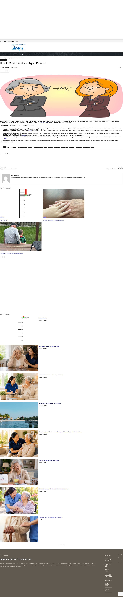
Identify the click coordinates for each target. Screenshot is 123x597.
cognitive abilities (44, 122)
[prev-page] (1, 257)
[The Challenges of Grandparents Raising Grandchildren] (20, 236)
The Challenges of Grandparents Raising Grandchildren (11, 253)
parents (30, 130)
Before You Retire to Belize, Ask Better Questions (50, 403)
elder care (30, 147)
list (6, 138)
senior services (79, 147)
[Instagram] (120, 561)
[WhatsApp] (28, 71)
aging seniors (13, 147)
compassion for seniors (22, 147)
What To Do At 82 (3, 220)
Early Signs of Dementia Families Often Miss (49, 346)
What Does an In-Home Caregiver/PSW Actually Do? (50, 517)
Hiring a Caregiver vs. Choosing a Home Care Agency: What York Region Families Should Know (60, 431)
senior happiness (64, 147)
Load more (61, 544)
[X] (18, 71)
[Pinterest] (23, 71)
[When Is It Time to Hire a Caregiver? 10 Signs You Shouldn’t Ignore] (19, 500)
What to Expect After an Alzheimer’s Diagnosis (49, 460)
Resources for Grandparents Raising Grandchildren (53, 220)
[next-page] (3, 257)
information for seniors (38, 147)
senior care (50, 147)
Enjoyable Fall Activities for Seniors (8, 168)
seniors (92, 147)
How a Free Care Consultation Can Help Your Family (50, 374)
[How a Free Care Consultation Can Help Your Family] (19, 386)
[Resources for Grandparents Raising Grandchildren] (63, 203)
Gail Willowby (6, 67)
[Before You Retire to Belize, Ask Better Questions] (19, 415)
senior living (71, 147)
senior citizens (57, 147)
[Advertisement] (63, 47)
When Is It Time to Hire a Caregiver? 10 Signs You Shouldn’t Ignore (54, 488)
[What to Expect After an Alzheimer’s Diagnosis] (19, 472)
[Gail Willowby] (1, 67)
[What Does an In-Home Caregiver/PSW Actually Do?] (19, 529)
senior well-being (86, 147)
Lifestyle (4, 58)
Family (8, 58)
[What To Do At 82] (20, 203)
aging (8, 147)
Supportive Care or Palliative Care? (115, 168)
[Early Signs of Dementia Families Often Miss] (19, 358)
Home (1, 58)
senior (45, 147)
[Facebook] (122, 41)
